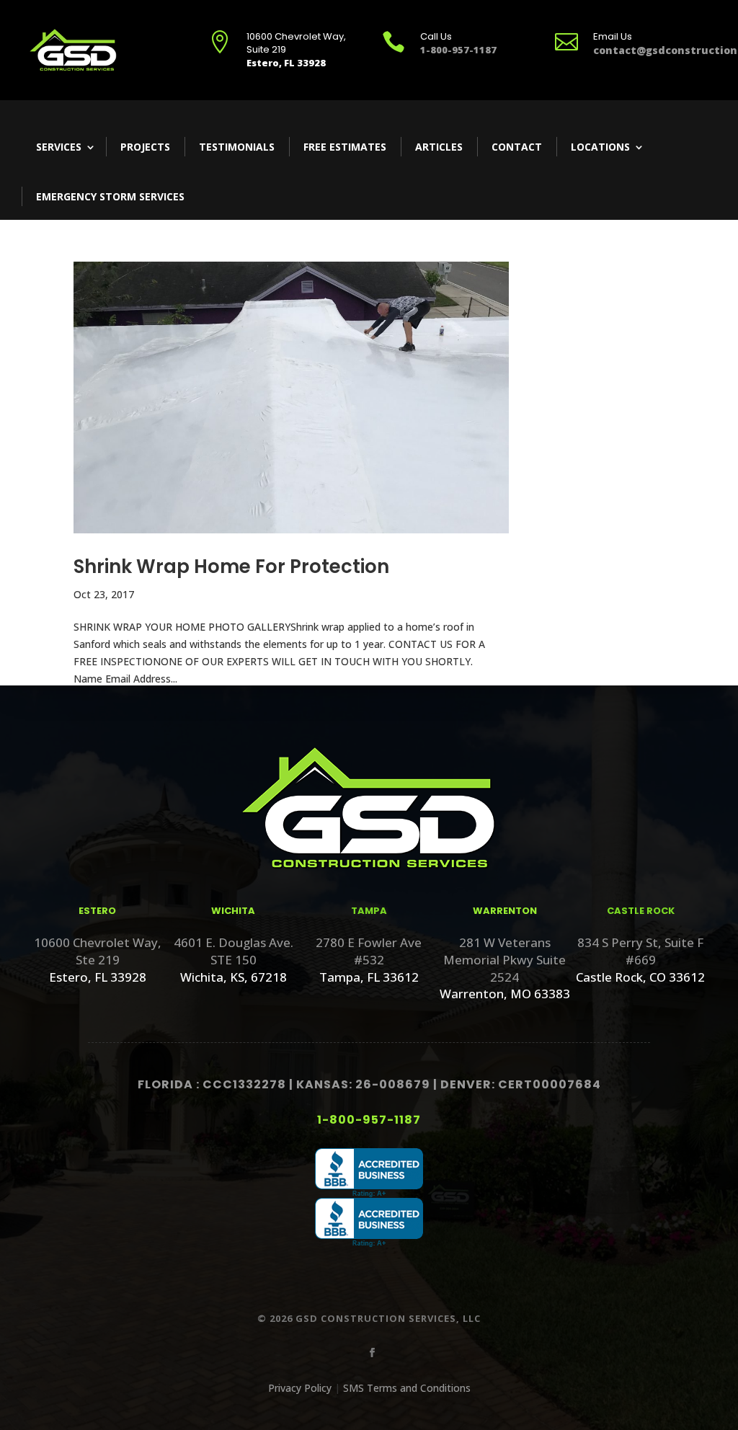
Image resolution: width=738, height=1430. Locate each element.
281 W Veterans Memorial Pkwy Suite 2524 (504, 959)
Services (58, 147)
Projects (145, 147)
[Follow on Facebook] (369, 1350)
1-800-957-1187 (369, 1119)
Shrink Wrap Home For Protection (231, 566)
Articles (439, 147)
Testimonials (237, 147)
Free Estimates (344, 147)
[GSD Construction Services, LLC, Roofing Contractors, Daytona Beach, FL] (369, 1173)
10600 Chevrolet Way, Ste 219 (97, 951)
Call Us (436, 36)
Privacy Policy (300, 1388)
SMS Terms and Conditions (407, 1388)
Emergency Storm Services (110, 196)
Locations (600, 147)
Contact (517, 147)
